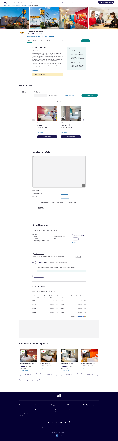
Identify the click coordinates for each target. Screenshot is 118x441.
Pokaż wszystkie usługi (79, 235)
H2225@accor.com (65, 198)
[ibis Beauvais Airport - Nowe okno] (48, 355)
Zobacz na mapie (25, 370)
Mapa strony (53, 409)
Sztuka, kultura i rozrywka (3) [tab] (58, 202)
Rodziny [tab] (51, 296)
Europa (9, 5)
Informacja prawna (93, 427)
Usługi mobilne (70, 407)
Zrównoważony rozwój (23, 413)
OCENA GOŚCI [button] (39, 287)
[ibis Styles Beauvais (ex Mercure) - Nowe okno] (28, 355)
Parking (75, 239)
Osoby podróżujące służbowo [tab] (77, 296)
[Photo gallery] (59, 18)
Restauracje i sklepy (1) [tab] (73, 202)
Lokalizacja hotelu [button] (41, 152)
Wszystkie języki (54, 411)
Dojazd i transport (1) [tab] (44, 202)
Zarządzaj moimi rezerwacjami (89, 407)
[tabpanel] (59, 123)
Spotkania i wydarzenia (39, 409)
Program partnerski (22, 415)
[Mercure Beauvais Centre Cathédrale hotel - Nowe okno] (69, 355)
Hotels (5, 5)
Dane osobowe (78, 427)
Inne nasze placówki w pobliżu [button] (33, 343)
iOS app (68, 409)
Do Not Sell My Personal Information (59, 429)
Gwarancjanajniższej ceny (96, 31)
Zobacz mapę (51, 36)
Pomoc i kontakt (86, 409)
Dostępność (74, 242)
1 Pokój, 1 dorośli (53, 95)
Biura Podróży (37, 411)
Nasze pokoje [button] (25, 85)
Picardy (17, 5)
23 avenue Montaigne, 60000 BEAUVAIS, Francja (37, 36)
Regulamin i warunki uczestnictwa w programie (64, 427)
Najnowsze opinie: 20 (38, 276)
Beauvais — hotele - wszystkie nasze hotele (29, 380)
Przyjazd (23, 92)
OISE (21, 5)
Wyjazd (37, 92)
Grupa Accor (21, 407)
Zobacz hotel (28, 374)
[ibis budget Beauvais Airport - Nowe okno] (89, 355)
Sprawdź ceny (86, 40)
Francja (13, 5)
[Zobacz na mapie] (59, 172)
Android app (69, 411)
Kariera (20, 411)
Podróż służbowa (38, 407)
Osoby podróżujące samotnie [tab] (62, 296)
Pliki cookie (85, 427)
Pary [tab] (45, 296)
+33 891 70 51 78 (64, 194)
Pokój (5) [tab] (59, 101)
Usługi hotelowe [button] (40, 225)
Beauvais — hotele (26, 5)
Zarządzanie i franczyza (23, 409)
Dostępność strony (54, 407)
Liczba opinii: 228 (39, 33)
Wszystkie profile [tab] (37, 296)
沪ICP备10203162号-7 (63, 432)
